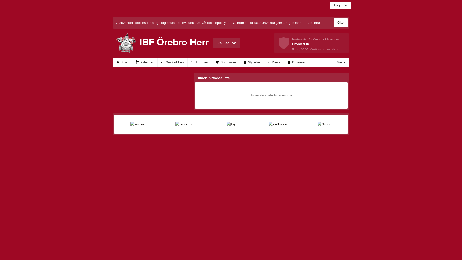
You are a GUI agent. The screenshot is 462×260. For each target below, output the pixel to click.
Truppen (201, 62)
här (229, 23)
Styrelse (253, 62)
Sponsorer (228, 62)
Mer (339, 62)
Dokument (299, 62)
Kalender (147, 62)
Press (275, 62)
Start (124, 62)
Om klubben (174, 62)
